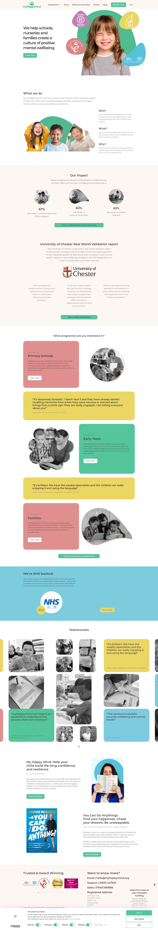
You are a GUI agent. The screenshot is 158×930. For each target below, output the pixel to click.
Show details (99, 925)
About (66, 5)
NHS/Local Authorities (81, 5)
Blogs (105, 5)
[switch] (56, 924)
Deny (139, 925)
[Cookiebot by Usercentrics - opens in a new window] (15, 926)
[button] (76, 746)
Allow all (139, 913)
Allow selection (139, 919)
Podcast (96, 5)
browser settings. (74, 919)
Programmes (53, 5)
